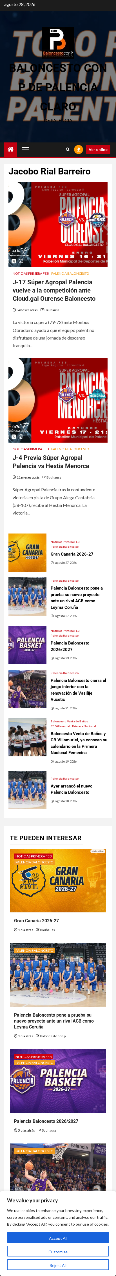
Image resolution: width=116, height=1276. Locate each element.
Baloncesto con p (53, 1036)
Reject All (58, 1265)
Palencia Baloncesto (70, 273)
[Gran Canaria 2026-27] (27, 553)
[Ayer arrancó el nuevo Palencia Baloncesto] (27, 790)
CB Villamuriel (60, 726)
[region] (58, 1233)
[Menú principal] (25, 149)
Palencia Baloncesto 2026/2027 (46, 1121)
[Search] (67, 149)
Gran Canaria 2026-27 (36, 920)
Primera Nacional (84, 726)
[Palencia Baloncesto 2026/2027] (27, 645)
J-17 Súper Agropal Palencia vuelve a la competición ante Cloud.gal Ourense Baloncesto (54, 290)
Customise (58, 1251)
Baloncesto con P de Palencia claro (58, 87)
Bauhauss (51, 310)
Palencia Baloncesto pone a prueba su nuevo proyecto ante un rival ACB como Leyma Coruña (54, 1021)
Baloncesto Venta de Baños (69, 721)
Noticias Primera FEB (31, 273)
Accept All (58, 1238)
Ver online (98, 149)
